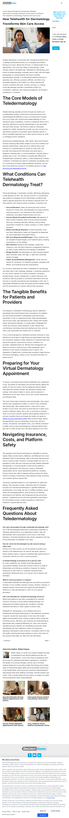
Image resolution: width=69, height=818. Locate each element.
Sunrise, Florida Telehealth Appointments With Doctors (13, 724)
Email (54, 27)
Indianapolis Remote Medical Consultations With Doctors (38, 698)
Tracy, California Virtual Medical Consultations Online (38, 724)
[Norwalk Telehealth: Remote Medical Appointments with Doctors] (14, 688)
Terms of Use (16, 811)
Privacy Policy (6, 811)
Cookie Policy (51, 797)
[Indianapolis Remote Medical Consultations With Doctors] (39, 688)
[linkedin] (39, 755)
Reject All (43, 811)
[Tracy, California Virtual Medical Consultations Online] (39, 714)
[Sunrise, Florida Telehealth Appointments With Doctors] (14, 714)
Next (46, 640)
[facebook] (30, 755)
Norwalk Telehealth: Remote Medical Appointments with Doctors (13, 698)
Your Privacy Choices (8, 814)
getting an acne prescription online (15, 419)
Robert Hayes (23, 649)
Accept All (43, 815)
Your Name (56, 21)
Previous (7, 640)
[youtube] (34, 755)
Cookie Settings (55, 811)
